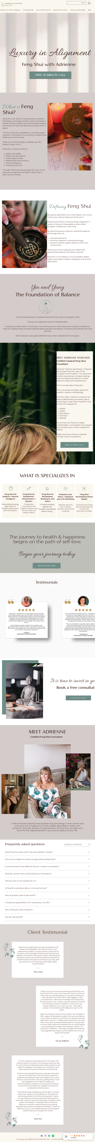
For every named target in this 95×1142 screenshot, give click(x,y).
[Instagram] (45, 1136)
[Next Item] (92, 617)
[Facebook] (41, 1136)
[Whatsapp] (53, 1136)
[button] (89, 3)
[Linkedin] (49, 1136)
